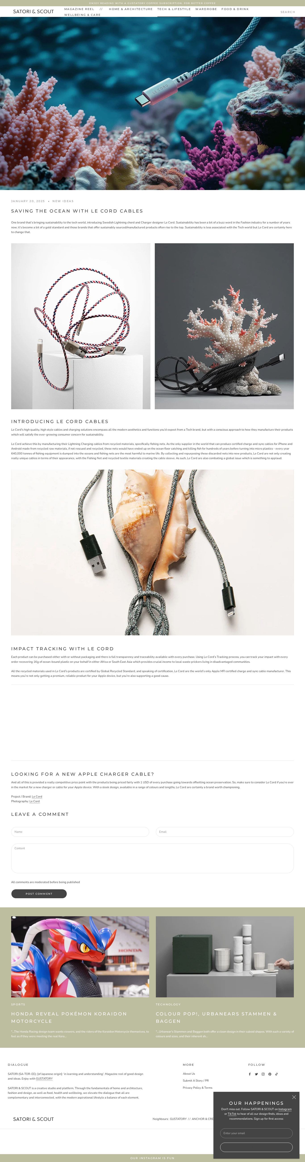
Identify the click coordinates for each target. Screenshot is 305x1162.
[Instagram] (263, 1074)
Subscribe (256, 1147)
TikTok (232, 1114)
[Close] (294, 1097)
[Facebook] (249, 1074)
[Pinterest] (269, 1074)
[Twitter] (256, 1074)
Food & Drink (235, 9)
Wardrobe (206, 9)
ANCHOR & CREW (204, 1119)
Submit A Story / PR (196, 1081)
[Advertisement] (152, 720)
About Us (189, 1074)
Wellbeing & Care (82, 14)
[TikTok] (276, 1074)
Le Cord (37, 797)
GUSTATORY (44, 1079)
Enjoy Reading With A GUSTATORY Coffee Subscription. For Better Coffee (152, 3)
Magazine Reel (79, 9)
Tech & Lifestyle (174, 9)
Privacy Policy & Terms (197, 1088)
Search (288, 12)
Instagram (285, 1109)
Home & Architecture (131, 9)
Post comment (39, 893)
